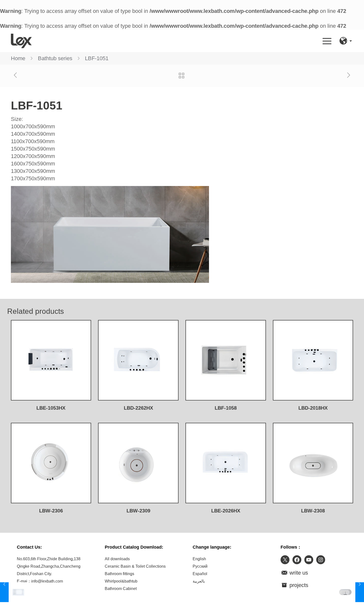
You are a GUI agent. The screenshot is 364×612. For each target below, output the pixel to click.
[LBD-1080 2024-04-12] (14, 592)
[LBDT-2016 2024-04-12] (350, 592)
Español (200, 574)
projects (298, 585)
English (199, 559)
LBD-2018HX (313, 408)
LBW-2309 (138, 510)
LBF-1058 (226, 408)
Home (18, 58)
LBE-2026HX (225, 510)
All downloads (117, 559)
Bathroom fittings (119, 574)
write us (298, 573)
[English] (343, 40)
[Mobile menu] (327, 41)
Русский (200, 566)
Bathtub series (55, 58)
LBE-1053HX (50, 408)
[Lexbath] (21, 41)
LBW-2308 (313, 510)
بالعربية (199, 581)
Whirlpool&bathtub (121, 581)
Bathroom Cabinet (121, 588)
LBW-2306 (51, 510)
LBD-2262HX (138, 408)
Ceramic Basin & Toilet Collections (135, 566)
